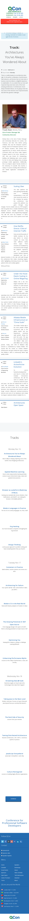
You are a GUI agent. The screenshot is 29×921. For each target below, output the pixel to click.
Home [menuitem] (2, 865)
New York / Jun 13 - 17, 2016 (10, 898)
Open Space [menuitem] (4, 875)
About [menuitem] (16, 880)
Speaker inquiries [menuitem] (7, 855)
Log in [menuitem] (21, 17)
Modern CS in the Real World (14, 604)
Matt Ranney (5, 191)
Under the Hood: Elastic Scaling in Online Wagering (21, 276)
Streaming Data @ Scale (14, 681)
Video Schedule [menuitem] (18, 872)
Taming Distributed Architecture (14, 735)
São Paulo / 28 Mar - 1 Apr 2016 (11, 892)
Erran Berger (5, 366)
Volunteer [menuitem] (17, 878)
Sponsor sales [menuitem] (6, 853)
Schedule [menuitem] (8, 17)
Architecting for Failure (14, 585)
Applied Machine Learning (14, 472)
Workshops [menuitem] (17, 867)
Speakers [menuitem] (15, 17)
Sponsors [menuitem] (3, 872)
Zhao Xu (4, 333)
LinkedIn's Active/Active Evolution (19, 364)
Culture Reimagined (14, 772)
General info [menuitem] (6, 850)
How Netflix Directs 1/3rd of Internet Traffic (20, 228)
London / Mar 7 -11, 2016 (10, 890)
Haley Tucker (5, 242)
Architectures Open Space (19, 404)
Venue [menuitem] (16, 870)
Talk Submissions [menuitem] (19, 875)
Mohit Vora (4, 230)
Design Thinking (14, 545)
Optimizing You (14, 640)
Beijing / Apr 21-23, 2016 (9, 895)
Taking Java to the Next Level (15, 699)
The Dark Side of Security (14, 717)
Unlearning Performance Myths (14, 658)
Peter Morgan (5, 278)
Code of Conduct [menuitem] (5, 878)
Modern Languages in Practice (14, 508)
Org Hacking (14, 526)
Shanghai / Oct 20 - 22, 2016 (10, 903)
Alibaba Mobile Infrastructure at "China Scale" (21, 319)
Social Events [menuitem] (4, 870)
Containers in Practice (14, 567)
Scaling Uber (19, 186)
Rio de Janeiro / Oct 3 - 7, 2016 (11, 901)
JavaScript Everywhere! (14, 754)
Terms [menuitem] (3, 880)
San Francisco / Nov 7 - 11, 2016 (11, 906)
